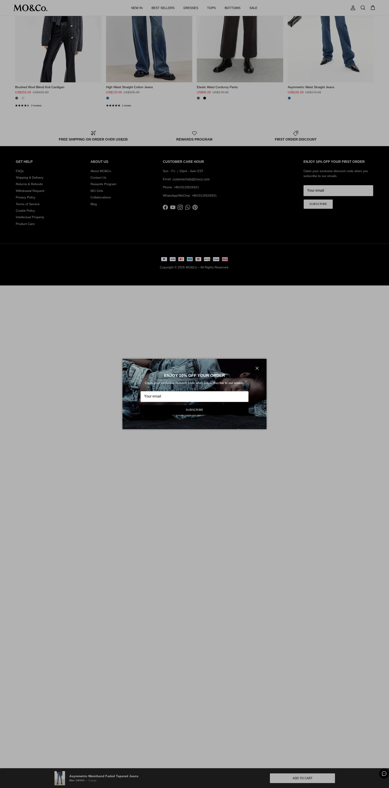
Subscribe (195, 409)
